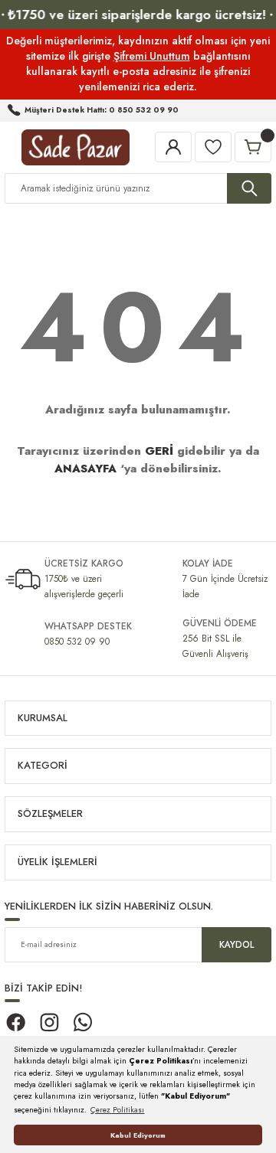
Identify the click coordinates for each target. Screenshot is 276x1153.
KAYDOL (236, 944)
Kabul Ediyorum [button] (138, 1135)
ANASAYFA (85, 468)
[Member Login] (173, 147)
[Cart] (253, 147)
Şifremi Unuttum (151, 56)
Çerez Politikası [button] (117, 1109)
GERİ (159, 451)
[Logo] (75, 147)
